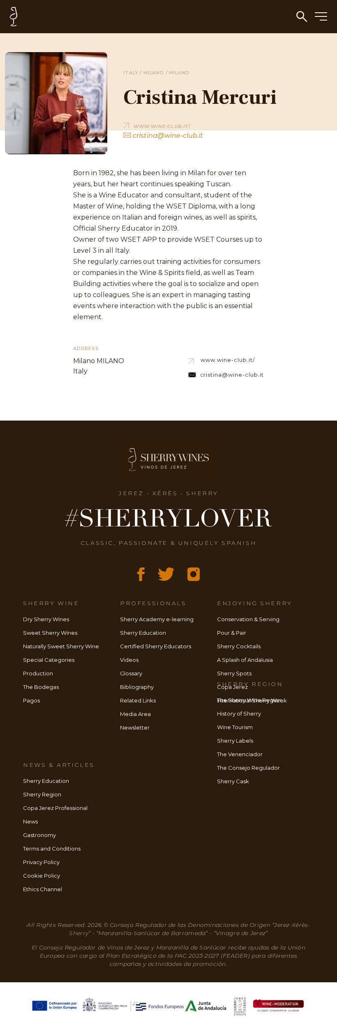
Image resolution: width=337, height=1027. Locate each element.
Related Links (138, 700)
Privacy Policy (41, 862)
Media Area (135, 714)
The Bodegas (41, 687)
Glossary (131, 673)
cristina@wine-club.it (167, 136)
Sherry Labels (235, 740)
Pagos (31, 700)
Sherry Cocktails (239, 646)
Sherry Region (42, 794)
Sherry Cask (233, 781)
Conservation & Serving (248, 619)
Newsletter (135, 727)
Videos (129, 659)
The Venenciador (240, 754)
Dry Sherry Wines (46, 619)
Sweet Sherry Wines (50, 632)
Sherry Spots (234, 673)
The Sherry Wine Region (249, 700)
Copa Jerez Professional (55, 808)
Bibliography (137, 687)
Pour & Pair (231, 632)
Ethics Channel (42, 889)
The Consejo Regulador (248, 767)
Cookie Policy (41, 875)
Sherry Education (143, 632)
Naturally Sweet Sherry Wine (61, 646)
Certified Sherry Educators (155, 646)
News (30, 821)
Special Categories (48, 659)
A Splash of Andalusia (245, 659)
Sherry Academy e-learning (157, 619)
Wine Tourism (235, 727)
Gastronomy (39, 835)
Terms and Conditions (52, 848)
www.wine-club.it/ (228, 360)
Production (38, 673)
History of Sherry (239, 713)
